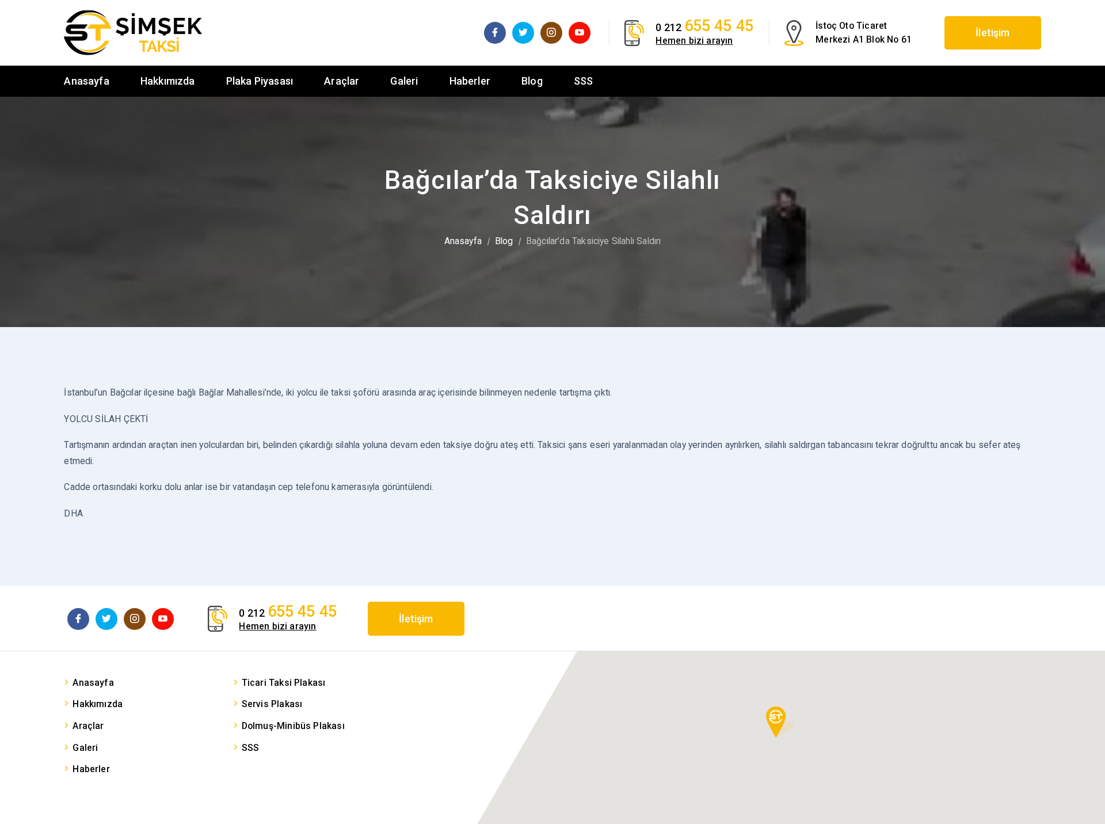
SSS (583, 81)
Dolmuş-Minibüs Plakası (293, 725)
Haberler (469, 81)
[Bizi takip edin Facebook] (495, 33)
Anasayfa (86, 81)
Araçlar (341, 81)
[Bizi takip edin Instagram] (551, 33)
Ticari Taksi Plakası (284, 682)
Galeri (404, 81)
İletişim (992, 32)
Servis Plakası (272, 703)
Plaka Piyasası (260, 81)
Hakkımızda (167, 81)
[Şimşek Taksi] (133, 33)
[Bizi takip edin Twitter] (523, 33)
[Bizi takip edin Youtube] (579, 33)
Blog (532, 81)
